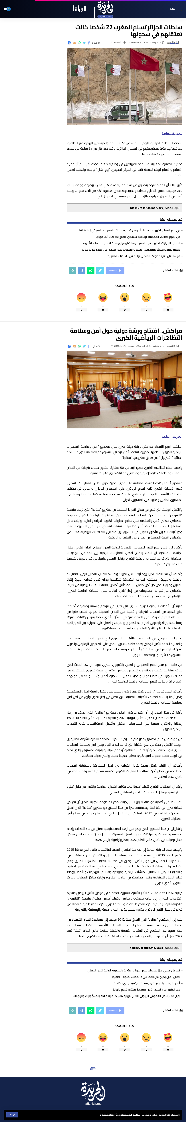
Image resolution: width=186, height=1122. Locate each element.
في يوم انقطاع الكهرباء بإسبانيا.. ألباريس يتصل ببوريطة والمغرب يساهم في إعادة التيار (129, 230)
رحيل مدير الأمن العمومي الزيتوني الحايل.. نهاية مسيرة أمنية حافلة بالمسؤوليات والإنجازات (126, 996)
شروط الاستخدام (108, 1115)
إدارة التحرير (173, 42)
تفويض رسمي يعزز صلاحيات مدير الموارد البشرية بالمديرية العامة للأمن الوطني (134, 970)
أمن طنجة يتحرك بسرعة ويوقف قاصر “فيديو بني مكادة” (147, 983)
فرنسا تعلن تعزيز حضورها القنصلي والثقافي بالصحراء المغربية (144, 256)
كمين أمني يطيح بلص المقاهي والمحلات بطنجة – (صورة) (146, 976)
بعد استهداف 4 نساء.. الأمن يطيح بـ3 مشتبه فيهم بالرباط (146, 989)
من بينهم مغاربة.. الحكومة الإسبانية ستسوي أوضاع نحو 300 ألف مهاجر (138, 236)
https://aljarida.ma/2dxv (146, 207)
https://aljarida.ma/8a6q (146, 947)
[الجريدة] (93, 9)
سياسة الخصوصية (130, 1115)
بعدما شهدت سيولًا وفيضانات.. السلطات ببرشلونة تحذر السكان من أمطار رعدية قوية (131, 249)
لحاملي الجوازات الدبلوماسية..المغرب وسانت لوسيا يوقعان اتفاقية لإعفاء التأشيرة (131, 243)
